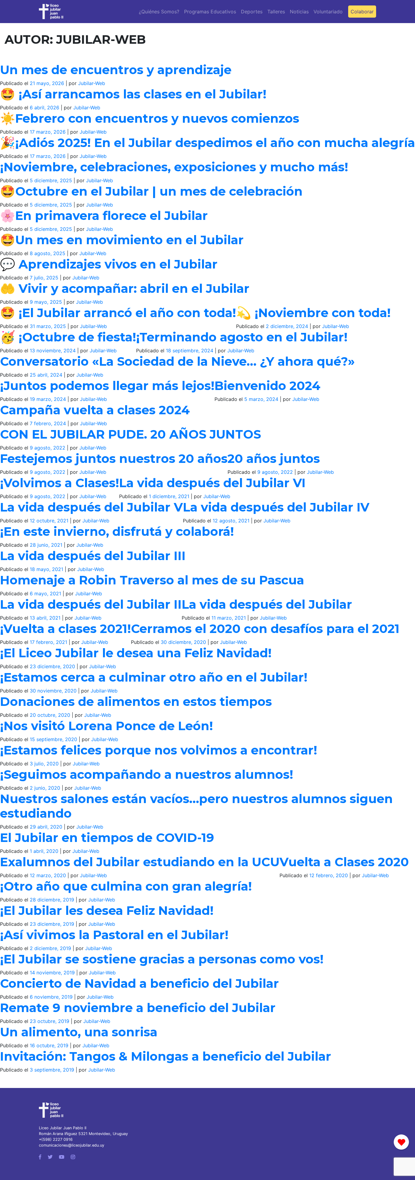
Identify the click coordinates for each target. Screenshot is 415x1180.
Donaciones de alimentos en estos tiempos (136, 701)
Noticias (299, 12)
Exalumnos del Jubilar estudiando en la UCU (140, 861)
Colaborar (362, 12)
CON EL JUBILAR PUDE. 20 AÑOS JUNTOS (130, 434)
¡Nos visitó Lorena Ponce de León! (106, 725)
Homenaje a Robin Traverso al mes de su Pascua (152, 580)
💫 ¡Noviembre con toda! (313, 312)
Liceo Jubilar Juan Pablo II (62, 1128)
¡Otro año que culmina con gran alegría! (126, 886)
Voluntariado (328, 12)
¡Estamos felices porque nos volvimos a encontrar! (158, 750)
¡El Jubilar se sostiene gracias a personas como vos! (162, 959)
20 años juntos (274, 458)
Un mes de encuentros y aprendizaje (116, 69)
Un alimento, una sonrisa (78, 1031)
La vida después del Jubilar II (91, 604)
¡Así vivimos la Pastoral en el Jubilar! (114, 934)
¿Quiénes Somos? (159, 12)
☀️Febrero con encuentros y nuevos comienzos (149, 118)
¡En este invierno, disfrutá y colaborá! (117, 531)
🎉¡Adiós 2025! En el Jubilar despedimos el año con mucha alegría (207, 142)
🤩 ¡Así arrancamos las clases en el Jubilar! (133, 94)
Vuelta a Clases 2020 (344, 861)
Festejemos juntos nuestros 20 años (114, 458)
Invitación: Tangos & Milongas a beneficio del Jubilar (165, 1056)
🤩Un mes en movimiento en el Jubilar (122, 239)
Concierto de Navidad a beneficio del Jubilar (139, 983)
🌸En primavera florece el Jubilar (104, 215)
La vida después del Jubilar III (93, 555)
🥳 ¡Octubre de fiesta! (68, 337)
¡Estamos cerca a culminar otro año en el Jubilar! (153, 677)
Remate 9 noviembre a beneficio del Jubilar (138, 1007)
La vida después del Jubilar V (91, 507)
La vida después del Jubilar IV (276, 507)
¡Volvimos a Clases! (59, 482)
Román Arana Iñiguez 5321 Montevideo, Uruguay (83, 1133)
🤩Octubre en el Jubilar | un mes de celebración (151, 191)
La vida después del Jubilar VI (212, 482)
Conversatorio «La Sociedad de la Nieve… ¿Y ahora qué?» (177, 361)
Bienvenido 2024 (267, 385)
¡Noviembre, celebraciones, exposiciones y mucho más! (174, 166)
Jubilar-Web (91, 83)
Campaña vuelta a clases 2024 (95, 409)
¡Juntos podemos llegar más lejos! (107, 385)
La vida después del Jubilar (267, 604)
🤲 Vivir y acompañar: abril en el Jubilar (124, 288)
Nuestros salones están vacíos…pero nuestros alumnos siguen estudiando (196, 806)
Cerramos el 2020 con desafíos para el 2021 (265, 628)
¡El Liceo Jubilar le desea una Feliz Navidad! (136, 652)
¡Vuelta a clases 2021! (65, 628)
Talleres (276, 12)
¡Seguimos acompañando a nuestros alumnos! (146, 774)
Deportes (251, 12)
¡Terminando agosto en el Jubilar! (242, 337)
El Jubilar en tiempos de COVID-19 (107, 837)
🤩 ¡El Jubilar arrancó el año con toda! (118, 312)
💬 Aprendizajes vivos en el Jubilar (109, 264)
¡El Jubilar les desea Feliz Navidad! (107, 910)
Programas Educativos (210, 12)
